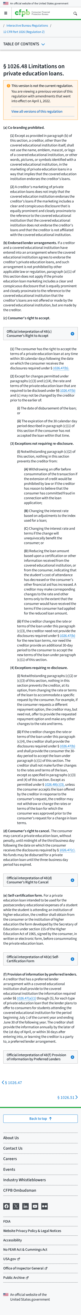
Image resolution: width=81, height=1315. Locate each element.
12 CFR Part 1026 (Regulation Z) (24, 31)
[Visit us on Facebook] (6, 1205)
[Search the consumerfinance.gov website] (75, 13)
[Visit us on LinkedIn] (25, 1205)
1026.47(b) (67, 390)
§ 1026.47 (13, 1083)
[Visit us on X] (16, 1205)
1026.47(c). (67, 850)
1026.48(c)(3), (55, 784)
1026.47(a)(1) (26, 998)
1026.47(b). (61, 368)
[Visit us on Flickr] (44, 1205)
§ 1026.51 (66, 1097)
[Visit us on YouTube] (35, 1205)
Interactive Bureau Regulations (27, 25)
